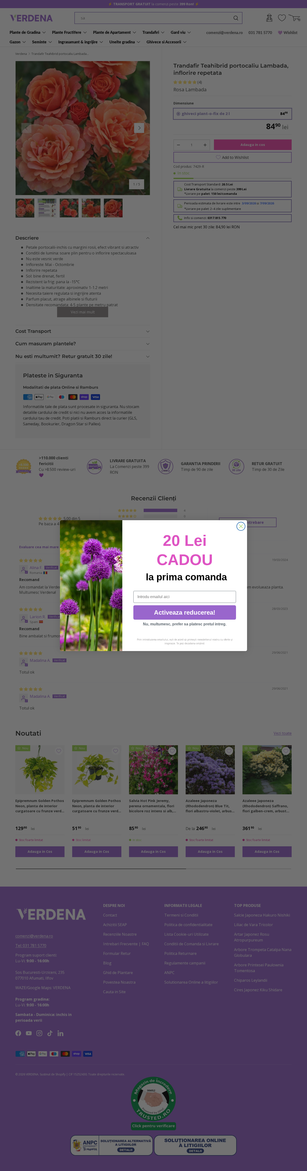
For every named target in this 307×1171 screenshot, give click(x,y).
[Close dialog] (241, 526)
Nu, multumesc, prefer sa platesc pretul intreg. (184, 624)
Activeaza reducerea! (184, 612)
